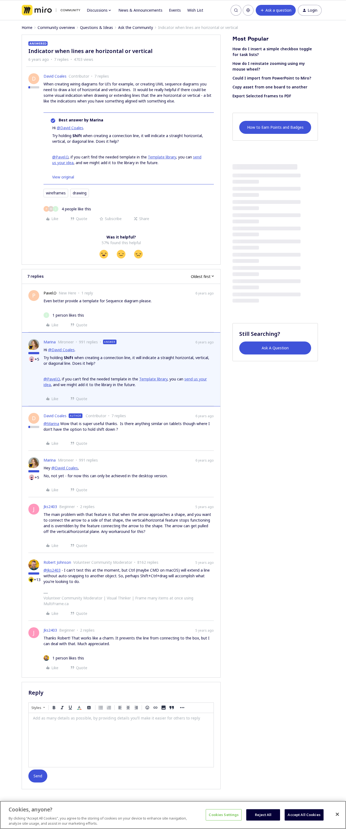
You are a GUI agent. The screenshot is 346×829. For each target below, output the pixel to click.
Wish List (195, 10)
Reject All (263, 814)
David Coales (55, 76)
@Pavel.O (60, 157)
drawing (79, 192)
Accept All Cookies (304, 814)
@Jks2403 (52, 570)
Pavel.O (50, 293)
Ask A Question (275, 347)
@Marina (51, 423)
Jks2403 (50, 506)
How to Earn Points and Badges (275, 127)
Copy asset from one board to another (269, 86)
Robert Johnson (57, 562)
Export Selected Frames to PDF (261, 95)
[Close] (337, 814)
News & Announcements (140, 10)
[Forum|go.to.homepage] (51, 10)
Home (27, 27)
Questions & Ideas (96, 27)
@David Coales (70, 127)
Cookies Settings (224, 814)
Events (175, 10)
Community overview (56, 27)
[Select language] (248, 10)
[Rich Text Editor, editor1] (121, 740)
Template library (162, 157)
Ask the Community (135, 27)
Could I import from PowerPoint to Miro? (271, 78)
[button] (276, 10)
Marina (50, 341)
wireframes (56, 192)
